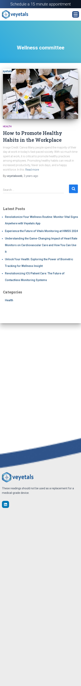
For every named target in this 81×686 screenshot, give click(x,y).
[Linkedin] (5, 504)
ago (31, 175)
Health (7, 126)
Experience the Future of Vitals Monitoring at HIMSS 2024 (41, 231)
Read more (32, 169)
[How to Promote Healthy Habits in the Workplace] (40, 94)
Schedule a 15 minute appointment (40, 4)
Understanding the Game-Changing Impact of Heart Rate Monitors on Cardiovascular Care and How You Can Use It (41, 245)
